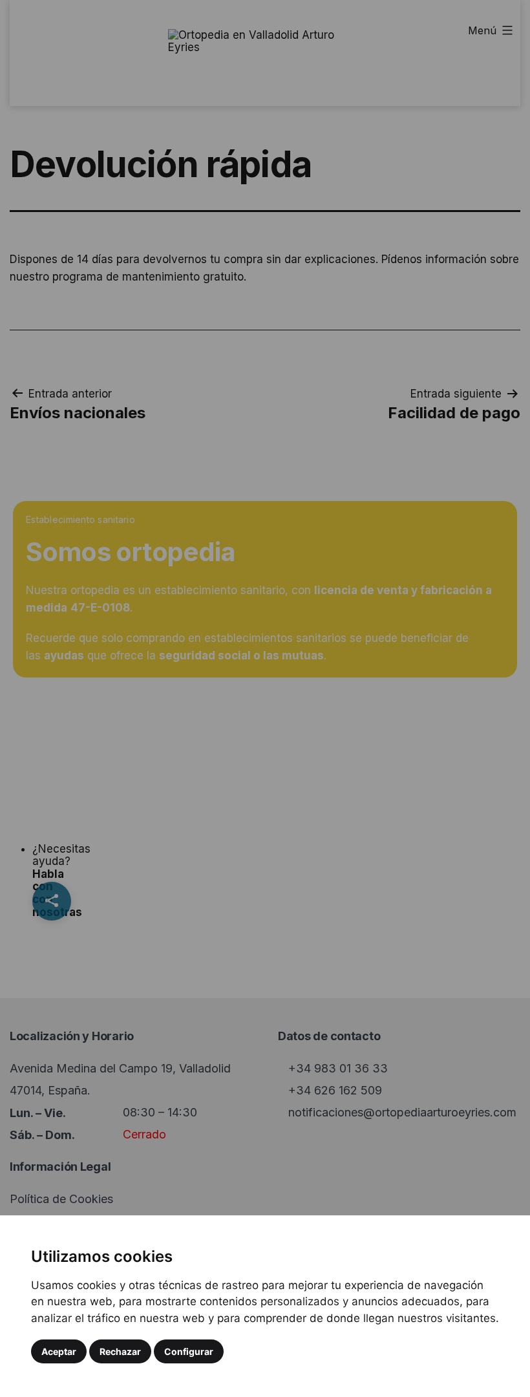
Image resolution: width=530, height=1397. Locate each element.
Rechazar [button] (120, 1351)
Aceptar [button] (58, 1351)
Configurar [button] (188, 1351)
